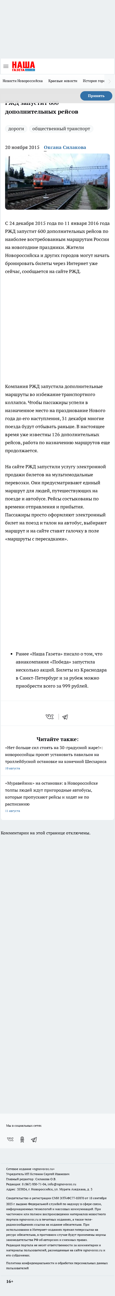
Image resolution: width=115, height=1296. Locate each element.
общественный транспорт (61, 128)
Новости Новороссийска (23, 80)
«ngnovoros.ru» (43, 1169)
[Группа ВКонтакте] (10, 1139)
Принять (96, 95)
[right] (109, 81)
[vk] (50, 716)
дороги (16, 128)
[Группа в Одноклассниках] (22, 1139)
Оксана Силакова (65, 147)
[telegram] (67, 716)
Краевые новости (63, 80)
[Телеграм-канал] (34, 1139)
